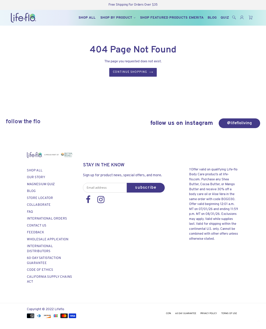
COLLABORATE (39, 205)
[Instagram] (100, 202)
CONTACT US (36, 226)
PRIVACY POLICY (208, 313)
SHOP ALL (34, 170)
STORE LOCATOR (40, 198)
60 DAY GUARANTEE (185, 313)
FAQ (30, 212)
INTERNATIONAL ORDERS (47, 219)
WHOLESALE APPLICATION (47, 239)
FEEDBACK (35, 232)
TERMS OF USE (229, 313)
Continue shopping (130, 72)
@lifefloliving (239, 123)
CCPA (168, 313)
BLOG (31, 191)
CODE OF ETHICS (40, 270)
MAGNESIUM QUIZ (41, 184)
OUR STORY (36, 177)
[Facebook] (88, 202)
